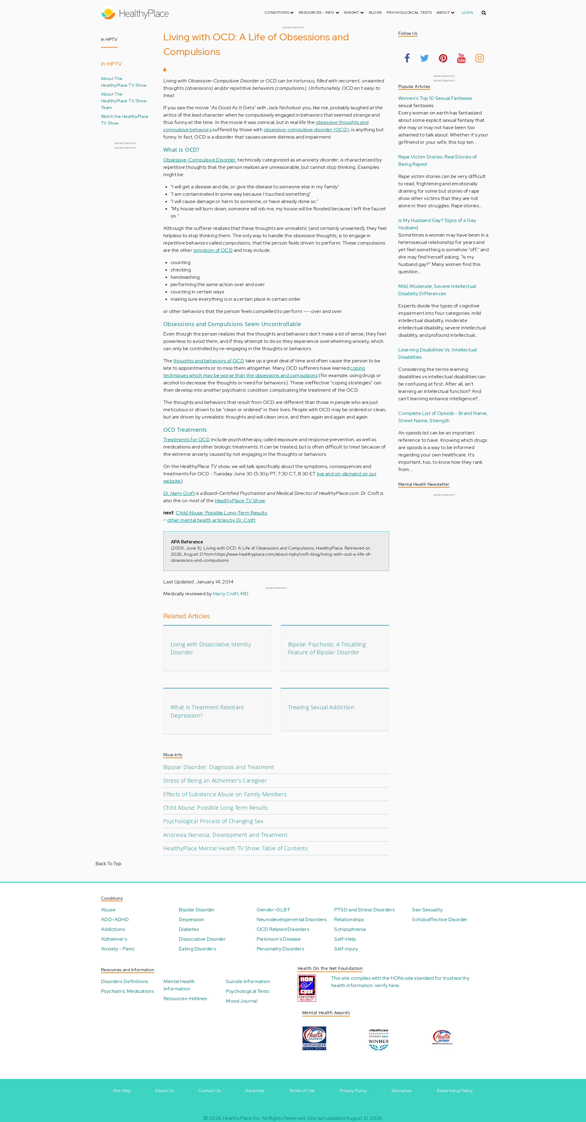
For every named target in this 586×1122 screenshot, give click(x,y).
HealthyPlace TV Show (240, 500)
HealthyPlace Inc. (241, 1118)
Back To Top (108, 863)
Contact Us (209, 1090)
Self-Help (345, 939)
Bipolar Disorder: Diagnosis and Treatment (218, 767)
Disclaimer (402, 1090)
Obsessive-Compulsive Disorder (199, 160)
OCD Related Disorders (283, 929)
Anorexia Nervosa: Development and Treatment (225, 834)
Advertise (255, 1090)
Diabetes (189, 929)
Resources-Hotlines (185, 998)
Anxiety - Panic (118, 949)
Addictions (113, 929)
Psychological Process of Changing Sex (213, 821)
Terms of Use (302, 1090)
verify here (387, 985)
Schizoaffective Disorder (440, 919)
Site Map (122, 1090)
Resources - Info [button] (317, 12)
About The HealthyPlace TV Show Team (123, 100)
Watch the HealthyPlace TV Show (125, 119)
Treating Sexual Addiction (321, 707)
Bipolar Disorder (197, 909)
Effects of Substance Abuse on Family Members (225, 794)
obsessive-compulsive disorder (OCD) (306, 129)
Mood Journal (241, 1001)
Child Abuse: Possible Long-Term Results (221, 513)
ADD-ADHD (115, 919)
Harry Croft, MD (231, 593)
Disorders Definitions (124, 981)
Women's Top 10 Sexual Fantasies (435, 98)
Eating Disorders (197, 949)
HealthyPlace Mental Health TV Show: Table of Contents (235, 848)
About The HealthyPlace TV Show (123, 81)
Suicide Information (248, 981)
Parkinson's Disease (279, 939)
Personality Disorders (280, 949)
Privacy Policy (353, 1090)
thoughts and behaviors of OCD (208, 361)
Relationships (349, 919)
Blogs (375, 12)
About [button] (443, 12)
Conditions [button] (277, 12)
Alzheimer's (114, 939)
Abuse (108, 909)
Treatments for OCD (186, 439)
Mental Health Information (179, 985)
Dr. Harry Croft (179, 493)
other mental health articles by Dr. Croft (211, 520)
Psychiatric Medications (127, 991)
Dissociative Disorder (202, 939)
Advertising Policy (455, 1090)
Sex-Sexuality (427, 909)
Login (467, 12)
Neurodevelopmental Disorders (292, 919)
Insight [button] (352, 12)
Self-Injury (346, 949)
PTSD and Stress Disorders (364, 909)
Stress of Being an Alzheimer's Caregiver (215, 780)
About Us (164, 1090)
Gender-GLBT (273, 909)
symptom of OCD (213, 250)
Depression (191, 919)
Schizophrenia (350, 929)
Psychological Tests (409, 12)
